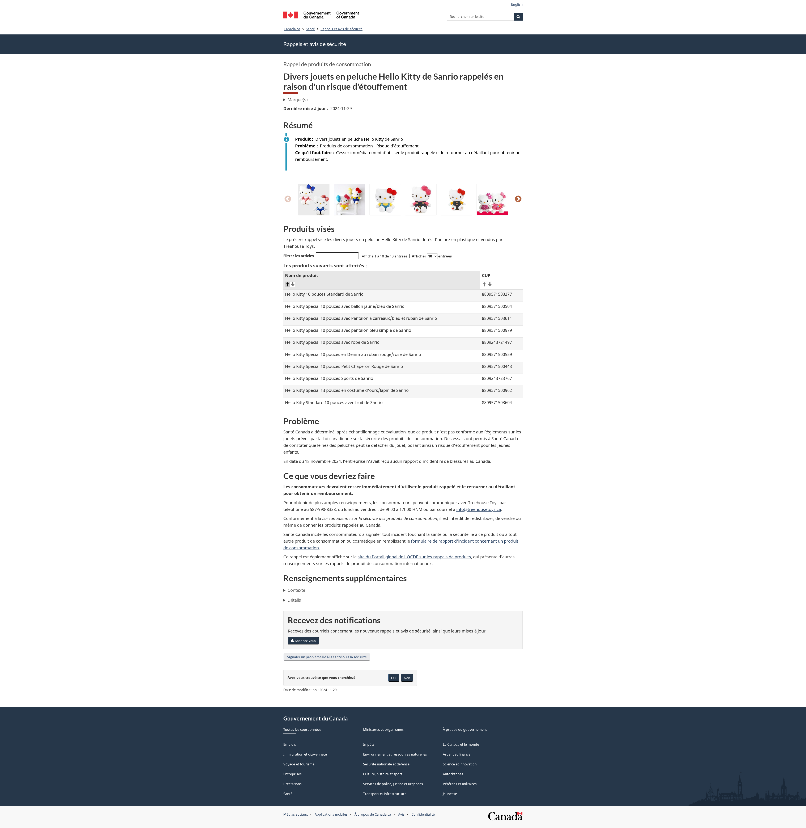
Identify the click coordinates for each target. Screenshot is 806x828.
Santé (310, 29)
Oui (393, 678)
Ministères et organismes (383, 729)
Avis (401, 814)
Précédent (287, 199)
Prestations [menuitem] (292, 784)
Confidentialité (423, 814)
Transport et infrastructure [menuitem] (384, 793)
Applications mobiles (331, 814)
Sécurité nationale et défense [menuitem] (386, 764)
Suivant (518, 199)
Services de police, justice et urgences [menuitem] (393, 784)
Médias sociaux (295, 814)
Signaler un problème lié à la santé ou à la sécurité (327, 657)
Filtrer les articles (298, 255)
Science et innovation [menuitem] (460, 764)
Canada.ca (292, 29)
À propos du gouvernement (465, 729)
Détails (294, 600)
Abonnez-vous (305, 641)
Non (407, 678)
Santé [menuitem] (287, 793)
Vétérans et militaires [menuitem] (460, 784)
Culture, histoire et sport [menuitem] (382, 774)
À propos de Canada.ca (373, 814)
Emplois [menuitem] (289, 744)
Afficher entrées (432, 256)
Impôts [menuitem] (368, 744)
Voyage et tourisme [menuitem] (298, 764)
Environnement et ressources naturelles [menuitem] (395, 754)
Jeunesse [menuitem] (450, 793)
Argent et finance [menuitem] (456, 754)
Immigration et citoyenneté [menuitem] (305, 754)
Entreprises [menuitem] (292, 774)
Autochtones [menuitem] (453, 774)
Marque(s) (298, 99)
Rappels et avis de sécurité (341, 29)
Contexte (296, 590)
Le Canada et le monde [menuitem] (461, 744)
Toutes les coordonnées (302, 729)
